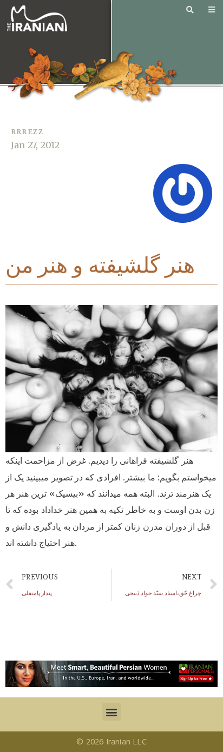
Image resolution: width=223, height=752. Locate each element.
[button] (111, 712)
